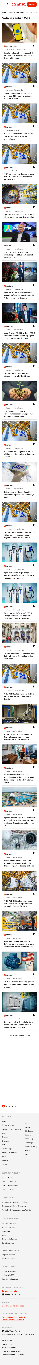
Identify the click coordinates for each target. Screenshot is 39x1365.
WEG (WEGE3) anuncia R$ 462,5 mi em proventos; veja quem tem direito (19, 696)
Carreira (5, 1137)
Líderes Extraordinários (11, 1251)
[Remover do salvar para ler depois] (34, 45)
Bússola (4, 1235)
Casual (27, 1127)
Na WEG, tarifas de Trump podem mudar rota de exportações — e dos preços (19, 984)
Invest (4, 1157)
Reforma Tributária (9, 1223)
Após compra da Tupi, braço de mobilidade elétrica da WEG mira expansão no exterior (19, 575)
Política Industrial (8, 1259)
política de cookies (9, 1347)
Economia (5, 1141)
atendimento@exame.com (13, 1306)
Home (4, 1122)
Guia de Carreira (8, 1190)
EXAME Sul (6, 1231)
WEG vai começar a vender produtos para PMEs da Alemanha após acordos (19, 255)
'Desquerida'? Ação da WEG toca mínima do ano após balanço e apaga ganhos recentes (18, 1024)
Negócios (5, 1160)
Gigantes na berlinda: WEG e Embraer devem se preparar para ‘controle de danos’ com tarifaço (19, 944)
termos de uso (7, 1344)
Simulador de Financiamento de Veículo (16, 1210)
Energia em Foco (8, 1243)
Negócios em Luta (8, 1255)
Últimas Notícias (8, 1125)
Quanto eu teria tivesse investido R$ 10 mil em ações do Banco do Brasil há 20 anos (19, 55)
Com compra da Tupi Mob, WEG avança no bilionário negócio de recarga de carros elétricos (18, 615)
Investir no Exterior (9, 1247)
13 (15, 1106)
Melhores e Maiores (9, 1271)
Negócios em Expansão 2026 (18, 12)
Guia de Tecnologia (9, 1182)
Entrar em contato (9, 1291)
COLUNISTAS (6, 1164)
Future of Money (31, 1147)
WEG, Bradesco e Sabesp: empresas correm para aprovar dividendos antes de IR (18, 414)
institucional (7, 1341)
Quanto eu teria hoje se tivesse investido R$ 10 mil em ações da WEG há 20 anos (18, 96)
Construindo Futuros (9, 1239)
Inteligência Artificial (9, 1153)
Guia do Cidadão (8, 1178)
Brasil (4, 1133)
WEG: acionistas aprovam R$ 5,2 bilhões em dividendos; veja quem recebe (19, 454)
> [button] (18, 1106)
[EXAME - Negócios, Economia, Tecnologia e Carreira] (19, 4)
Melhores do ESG (8, 1275)
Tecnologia (29, 1143)
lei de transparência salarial (13, 1354)
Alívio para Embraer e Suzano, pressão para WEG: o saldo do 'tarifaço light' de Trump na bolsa (19, 863)
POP (26, 1154)
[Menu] (3, 4)
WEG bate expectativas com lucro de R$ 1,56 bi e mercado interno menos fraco (19, 176)
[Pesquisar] (8, 4)
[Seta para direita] (33, 12)
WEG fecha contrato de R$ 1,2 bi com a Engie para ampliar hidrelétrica (18, 136)
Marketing (29, 1131)
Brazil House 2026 (8, 1227)
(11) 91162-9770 (12, 1294)
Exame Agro (29, 1139)
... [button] (12, 1106)
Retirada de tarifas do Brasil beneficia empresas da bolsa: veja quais (19, 494)
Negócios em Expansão (10, 1279)
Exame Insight (7, 1149)
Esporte (28, 1135)
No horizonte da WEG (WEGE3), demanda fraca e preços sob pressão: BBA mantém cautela (18, 737)
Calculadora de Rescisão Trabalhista (15, 1202)
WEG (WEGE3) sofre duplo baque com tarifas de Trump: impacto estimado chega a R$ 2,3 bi (18, 903)
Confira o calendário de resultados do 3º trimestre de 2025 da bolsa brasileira (19, 656)
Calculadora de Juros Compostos (14, 1206)
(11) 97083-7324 (12, 1331)
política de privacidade (11, 1351)
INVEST (4, 12)
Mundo (27, 1123)
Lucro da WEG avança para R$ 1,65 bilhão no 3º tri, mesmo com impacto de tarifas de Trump (19, 535)
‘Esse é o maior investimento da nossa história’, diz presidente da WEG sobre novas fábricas (19, 295)
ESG (3, 1145)
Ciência (28, 1150)
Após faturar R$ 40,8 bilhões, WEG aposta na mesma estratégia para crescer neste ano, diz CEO (19, 335)
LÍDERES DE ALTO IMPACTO (12, 1129)
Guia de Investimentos (10, 1186)
